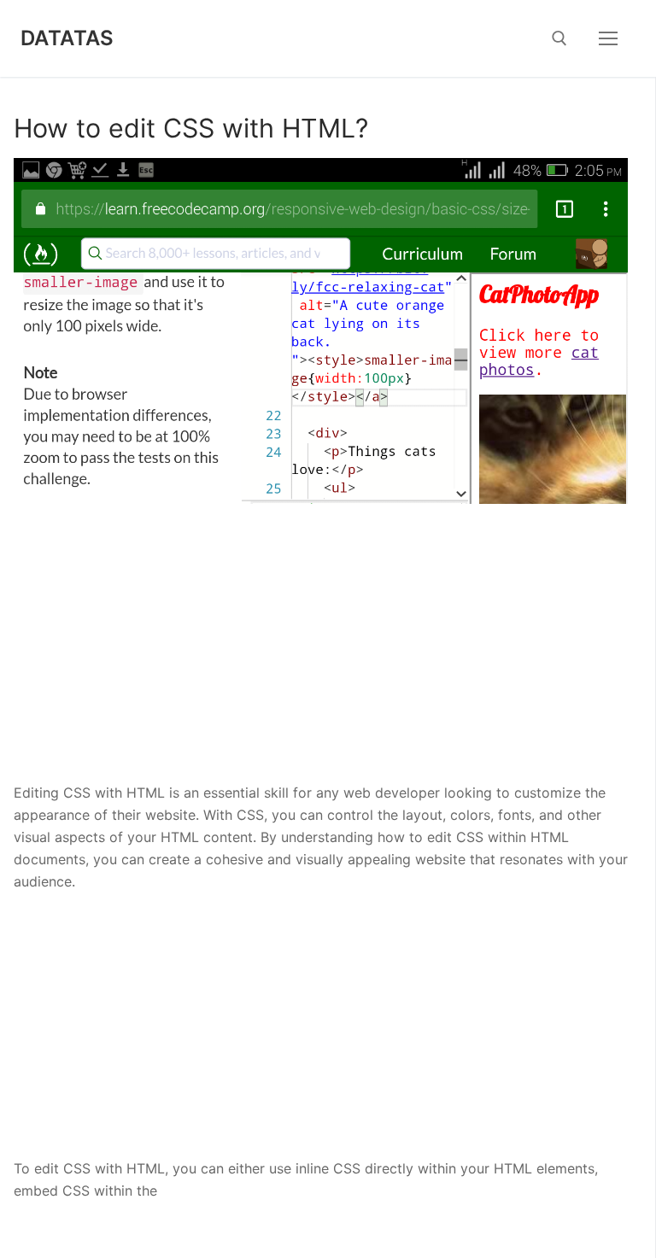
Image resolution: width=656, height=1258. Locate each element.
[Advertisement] (321, 655)
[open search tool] (559, 38)
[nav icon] (608, 38)
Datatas (67, 38)
